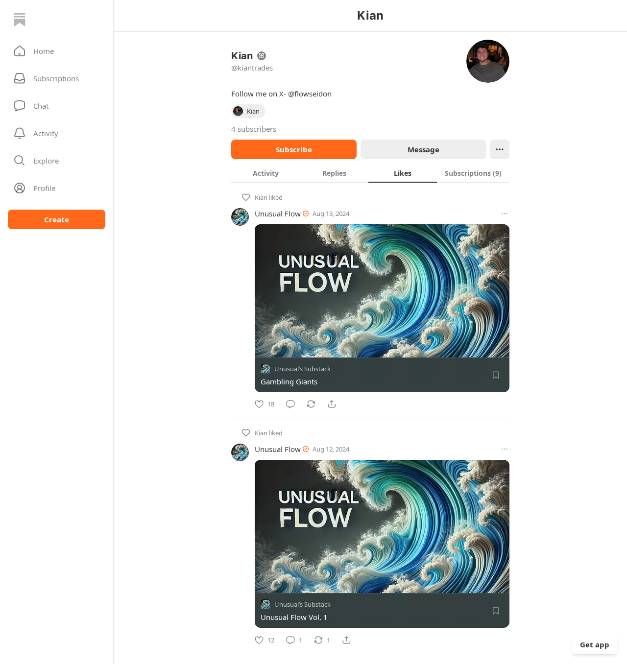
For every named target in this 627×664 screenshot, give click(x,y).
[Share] (331, 404)
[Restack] (311, 404)
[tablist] (370, 173)
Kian (261, 197)
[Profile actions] (499, 149)
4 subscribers (253, 129)
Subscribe (294, 149)
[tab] (265, 173)
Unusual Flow (278, 213)
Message (423, 149)
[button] (56, 51)
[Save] (496, 375)
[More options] (504, 213)
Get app (594, 644)
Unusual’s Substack (302, 368)
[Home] (19, 19)
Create (56, 219)
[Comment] (290, 404)
